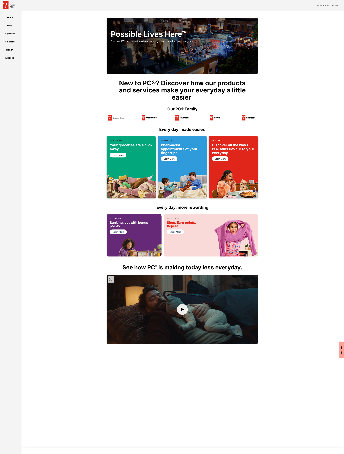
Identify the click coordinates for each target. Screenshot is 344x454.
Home (10, 17)
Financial (10, 41)
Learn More (118, 232)
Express (9, 57)
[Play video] (182, 309)
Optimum (10, 33)
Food (9, 25)
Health (9, 49)
